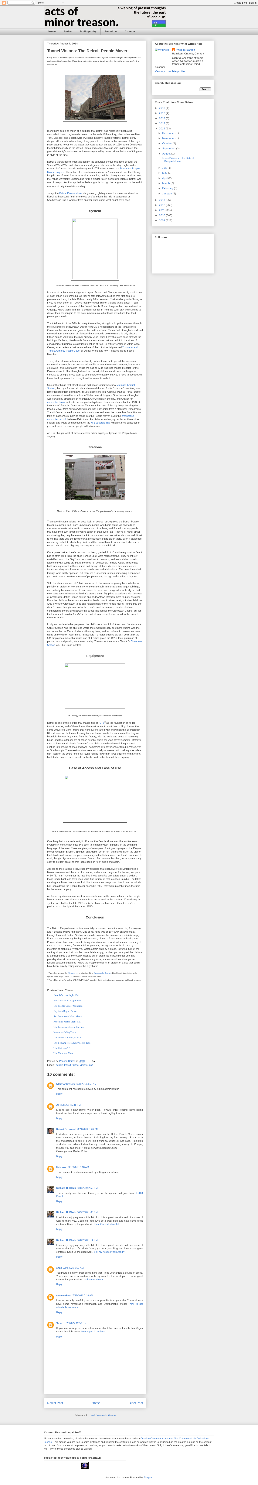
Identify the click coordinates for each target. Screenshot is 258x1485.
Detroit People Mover (70, 193)
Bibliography (88, 31)
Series (68, 31)
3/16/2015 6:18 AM (78, 1167)
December (168, 133)
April (165, 178)
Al (57, 1104)
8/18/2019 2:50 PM (87, 1188)
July (165, 167)
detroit (59, 1065)
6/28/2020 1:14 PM (87, 1240)
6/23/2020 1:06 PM (87, 1212)
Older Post (136, 1403)
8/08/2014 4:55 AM (86, 1084)
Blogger (148, 1477)
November (168, 138)
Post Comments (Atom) (103, 1415)
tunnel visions (80, 1065)
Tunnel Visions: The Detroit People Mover (177, 160)
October (167, 143)
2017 (162, 113)
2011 (162, 210)
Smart (59, 1323)
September (169, 148)
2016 (162, 118)
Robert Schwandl (66, 1129)
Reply (59, 1093)
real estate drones (94, 1279)
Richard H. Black (66, 1188)
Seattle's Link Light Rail (66, 995)
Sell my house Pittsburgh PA (109, 1251)
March (166, 183)
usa (91, 1065)
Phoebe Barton (185, 49)
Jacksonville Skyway (102, 973)
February (168, 188)
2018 (162, 107)
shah (59, 1267)
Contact (130, 31)
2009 (162, 220)
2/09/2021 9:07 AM (73, 1267)
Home (52, 31)
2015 (162, 123)
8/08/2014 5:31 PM (70, 1104)
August (166, 153)
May (165, 172)
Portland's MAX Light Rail (67, 1000)
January (167, 193)
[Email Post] (93, 1061)
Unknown (61, 1167)
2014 (162, 128)
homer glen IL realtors (93, 1331)
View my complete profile (170, 71)
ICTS (101, 722)
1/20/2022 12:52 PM (75, 1323)
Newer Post (55, 1403)
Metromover (73, 973)
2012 (162, 204)
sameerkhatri (63, 1295)
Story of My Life (65, 1084)
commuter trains (56, 402)
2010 (162, 215)
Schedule (111, 31)
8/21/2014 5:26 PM (87, 1129)
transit (67, 1065)
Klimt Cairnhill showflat (106, 1224)
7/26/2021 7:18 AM (83, 1295)
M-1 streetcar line (100, 422)
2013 (162, 199)
